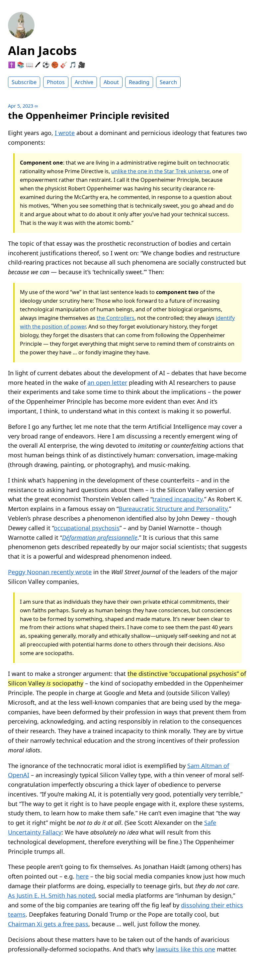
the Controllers (115, 318)
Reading (139, 82)
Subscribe (24, 82)
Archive (84, 82)
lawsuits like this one (185, 949)
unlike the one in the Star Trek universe (160, 171)
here (82, 876)
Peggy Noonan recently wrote (50, 572)
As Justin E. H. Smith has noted (51, 895)
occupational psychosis (87, 528)
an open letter (107, 382)
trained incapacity (177, 499)
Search (168, 82)
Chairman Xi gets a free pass (48, 924)
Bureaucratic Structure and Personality (173, 509)
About (111, 82)
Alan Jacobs (42, 50)
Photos (56, 82)
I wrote (65, 133)
